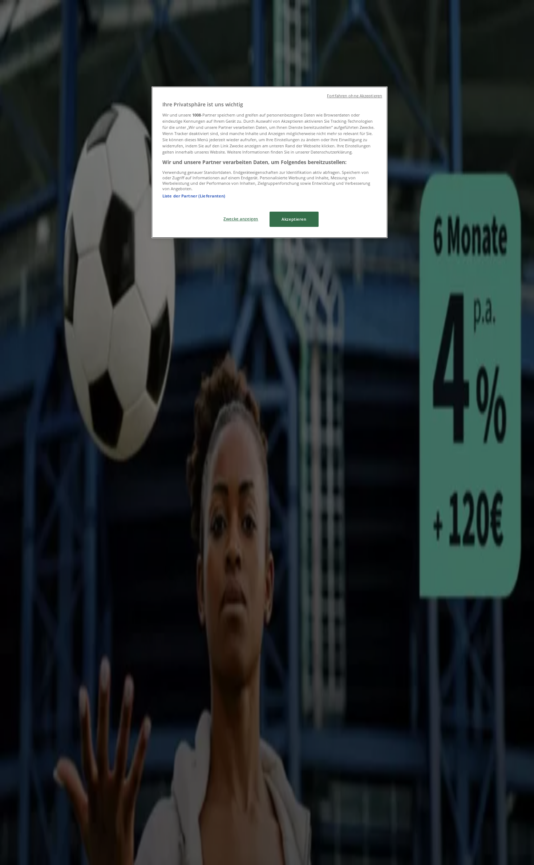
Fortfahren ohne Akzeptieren (354, 95)
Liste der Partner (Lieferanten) (194, 196)
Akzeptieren (294, 219)
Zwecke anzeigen (240, 218)
